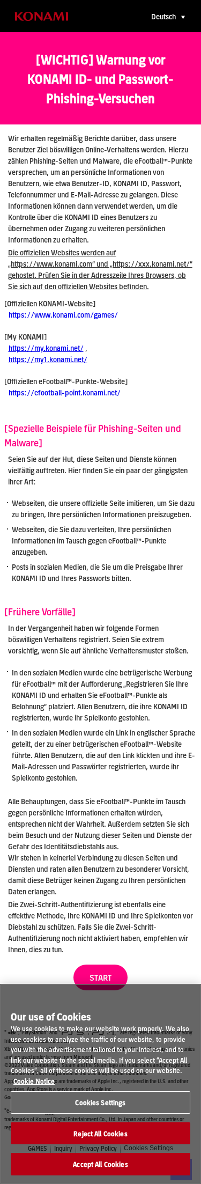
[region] (100, 1084)
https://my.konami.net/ (46, 347)
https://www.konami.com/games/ (63, 314)
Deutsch (164, 16)
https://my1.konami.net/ (48, 359)
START (100, 977)
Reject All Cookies (100, 1133)
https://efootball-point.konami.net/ (65, 392)
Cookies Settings (100, 1102)
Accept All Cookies (100, 1164)
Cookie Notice (34, 1081)
